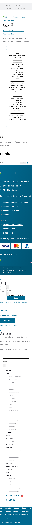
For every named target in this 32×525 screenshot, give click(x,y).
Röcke (17, 70)
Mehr (16, 298)
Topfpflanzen (17, 96)
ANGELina (22, 106)
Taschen (23, 87)
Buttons (9, 370)
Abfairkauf (17, 117)
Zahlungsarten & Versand (15, 202)
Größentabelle (10, 206)
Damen (17, 53)
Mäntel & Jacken (17, 83)
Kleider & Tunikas (17, 68)
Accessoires (13, 87)
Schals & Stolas (17, 85)
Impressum (8, 233)
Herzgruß (17, 100)
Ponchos (17, 79)
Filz (16, 91)
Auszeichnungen (13, 457)
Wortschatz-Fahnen (17, 113)
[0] (6, 123)
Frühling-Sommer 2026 (17, 56)
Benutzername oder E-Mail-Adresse (15, 302)
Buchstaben (13, 106)
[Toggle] (13, 389)
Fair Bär (17, 111)
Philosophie (12, 454)
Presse (6, 215)
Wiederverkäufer (11, 211)
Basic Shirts (17, 62)
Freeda (17, 66)
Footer (8, 475)
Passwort (4, 310)
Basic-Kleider (17, 77)
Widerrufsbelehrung (13, 225)
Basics (20, 74)
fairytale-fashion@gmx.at (15, 196)
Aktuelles (21, 8)
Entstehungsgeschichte (15, 450)
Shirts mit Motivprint (14, 386)
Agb (4, 221)
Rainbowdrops (20, 115)
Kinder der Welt (17, 98)
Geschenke (16, 108)
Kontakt (9, 8)
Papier (10, 115)
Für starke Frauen (17, 81)
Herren (13, 89)
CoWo (21, 72)
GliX (15, 72)
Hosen (14, 74)
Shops (8, 5)
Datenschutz (9, 229)
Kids (20, 89)
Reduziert (22, 119)
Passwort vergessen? (8, 325)
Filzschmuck (17, 102)
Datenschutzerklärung (11, 523)
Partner (11, 460)
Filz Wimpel (17, 104)
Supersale (12, 119)
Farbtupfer (17, 94)
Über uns (19, 5)
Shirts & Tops (17, 64)
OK (7, 518)
